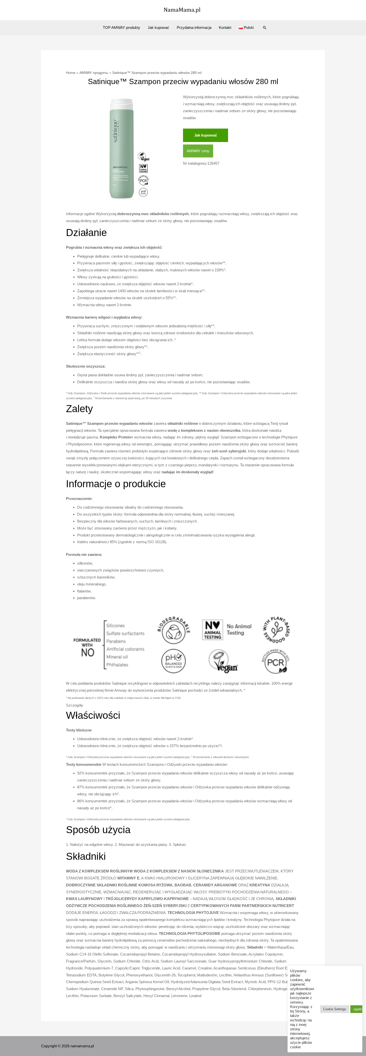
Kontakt (225, 27)
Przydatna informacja (194, 27)
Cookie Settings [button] (334, 1009)
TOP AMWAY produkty (121, 27)
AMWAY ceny (198, 151)
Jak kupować (158, 27)
